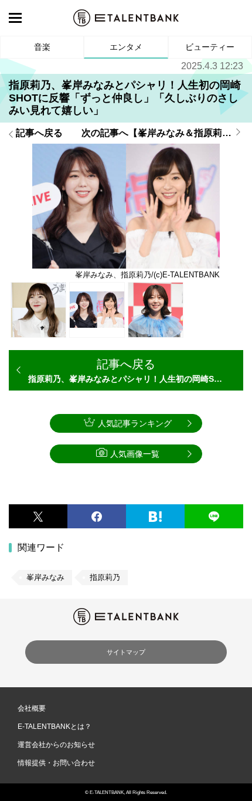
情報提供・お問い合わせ (56, 763)
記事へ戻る (39, 133)
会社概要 (32, 708)
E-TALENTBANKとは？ (54, 726)
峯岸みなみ (45, 577)
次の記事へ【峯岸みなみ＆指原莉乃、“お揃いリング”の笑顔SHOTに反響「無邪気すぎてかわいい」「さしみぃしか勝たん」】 (162, 133)
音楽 (42, 47)
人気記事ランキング (135, 423)
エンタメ (126, 47)
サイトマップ (126, 652)
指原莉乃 (105, 577)
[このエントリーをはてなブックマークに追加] (155, 516)
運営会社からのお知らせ (56, 745)
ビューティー (209, 47)
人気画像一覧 (134, 454)
